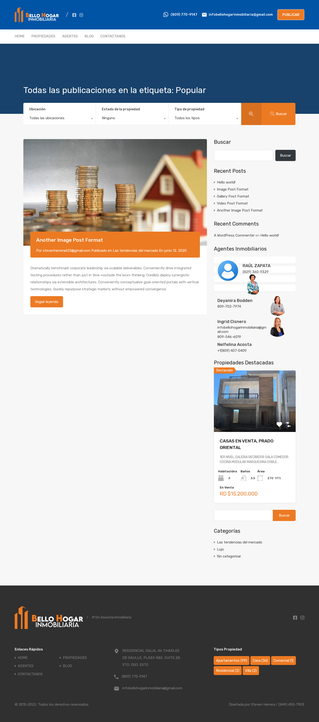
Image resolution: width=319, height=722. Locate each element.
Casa (260, 660)
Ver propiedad (254, 420)
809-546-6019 (229, 337)
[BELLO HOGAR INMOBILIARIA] (37, 23)
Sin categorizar (229, 556)
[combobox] (59, 119)
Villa (251, 670)
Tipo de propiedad (189, 109)
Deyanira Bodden (234, 300)
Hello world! (226, 182)
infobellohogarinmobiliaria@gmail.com (241, 15)
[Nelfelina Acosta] (277, 335)
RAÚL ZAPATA (256, 265)
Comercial (283, 660)
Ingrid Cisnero (231, 321)
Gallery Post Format (233, 196)
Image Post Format (232, 189)
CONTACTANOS (112, 36)
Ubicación (37, 109)
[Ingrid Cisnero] (277, 314)
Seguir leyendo (46, 302)
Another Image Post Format (69, 240)
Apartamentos (231, 660)
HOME (20, 36)
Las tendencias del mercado (135, 250)
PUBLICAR (290, 15)
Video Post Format (232, 203)
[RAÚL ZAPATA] (228, 279)
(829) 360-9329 (256, 272)
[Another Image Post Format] (115, 192)
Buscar (222, 142)
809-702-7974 (229, 306)
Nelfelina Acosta (234, 344)
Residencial (227, 670)
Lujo (220, 549)
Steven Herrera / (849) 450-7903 (277, 704)
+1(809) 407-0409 (232, 350)
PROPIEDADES (43, 36)
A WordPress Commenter (234, 235)
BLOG (89, 36)
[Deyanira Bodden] (253, 293)
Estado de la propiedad (121, 109)
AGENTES (70, 36)
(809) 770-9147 (184, 15)
